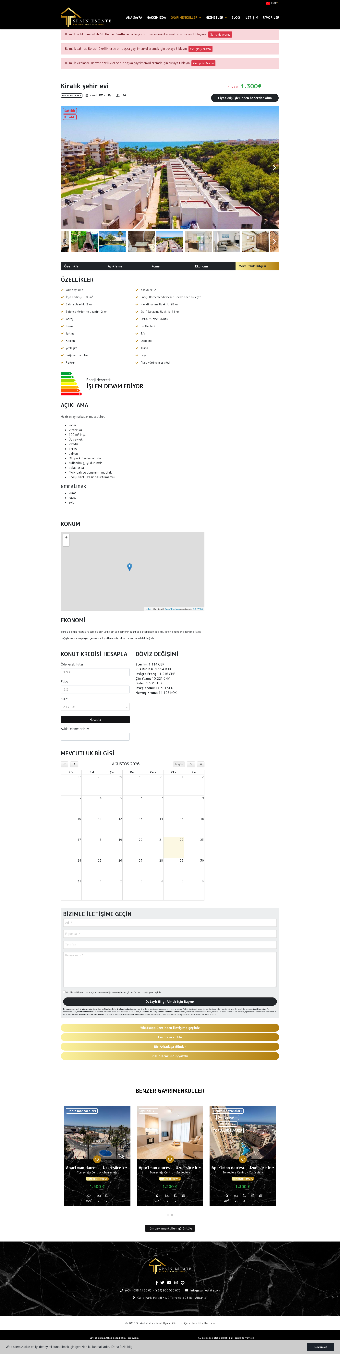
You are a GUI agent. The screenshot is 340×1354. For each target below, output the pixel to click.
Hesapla (95, 719)
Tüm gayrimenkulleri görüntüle (170, 1228)
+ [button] (66, 537)
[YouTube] (169, 1283)
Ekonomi (201, 266)
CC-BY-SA (198, 608)
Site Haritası (206, 1323)
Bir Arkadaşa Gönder (170, 1046)
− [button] (66, 543)
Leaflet (148, 608)
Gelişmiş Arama (220, 34)
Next (274, 167)
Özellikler (72, 266)
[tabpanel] (97, 1157)
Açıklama (115, 266)
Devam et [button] (320, 1346)
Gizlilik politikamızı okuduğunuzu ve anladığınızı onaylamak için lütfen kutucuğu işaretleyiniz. (114, 992)
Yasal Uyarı (162, 1323)
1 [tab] (168, 1215)
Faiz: (64, 681)
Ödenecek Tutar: (73, 664)
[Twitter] (162, 1283)
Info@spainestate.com (205, 1290)
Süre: (64, 699)
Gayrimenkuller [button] (184, 17)
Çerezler (190, 1323)
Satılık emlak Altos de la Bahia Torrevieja (114, 1337)
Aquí (214, 1014)
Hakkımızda (156, 17)
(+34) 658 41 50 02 (138, 1290)
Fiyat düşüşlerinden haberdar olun (245, 98)
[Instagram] (176, 1283)
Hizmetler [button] (215, 17)
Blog (236, 17)
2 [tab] (172, 1215)
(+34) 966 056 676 (167, 1290)
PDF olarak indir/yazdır (170, 1056)
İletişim (251, 17)
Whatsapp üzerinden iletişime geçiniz (170, 1028)
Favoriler (271, 17)
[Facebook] (157, 1283)
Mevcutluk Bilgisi (252, 266)
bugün (179, 764)
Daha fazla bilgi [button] (122, 1346)
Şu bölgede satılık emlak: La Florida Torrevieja (226, 1337)
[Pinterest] (182, 1283)
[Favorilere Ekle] (97, 1159)
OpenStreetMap (172, 608)
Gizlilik (177, 1323)
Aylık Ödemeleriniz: (75, 729)
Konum (157, 266)
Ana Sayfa (134, 17)
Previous (66, 167)
